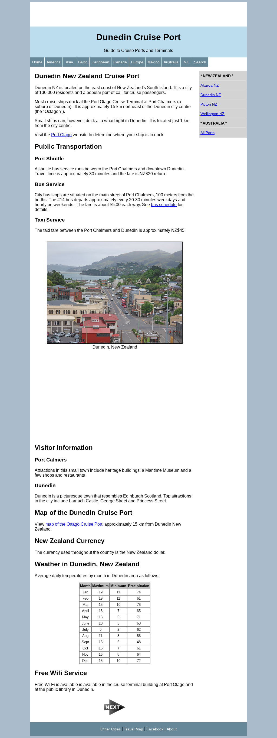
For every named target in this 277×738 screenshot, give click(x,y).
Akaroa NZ (209, 85)
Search (200, 62)
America (54, 62)
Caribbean (100, 62)
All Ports (207, 133)
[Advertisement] (138, 14)
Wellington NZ (212, 114)
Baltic (82, 62)
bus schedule (164, 204)
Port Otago (61, 134)
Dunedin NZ (210, 95)
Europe (137, 62)
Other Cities (110, 729)
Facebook (154, 729)
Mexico (153, 62)
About (172, 729)
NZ (186, 62)
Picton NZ (208, 104)
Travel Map (133, 729)
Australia (171, 62)
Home (37, 62)
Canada (120, 62)
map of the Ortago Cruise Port (73, 524)
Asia (69, 62)
